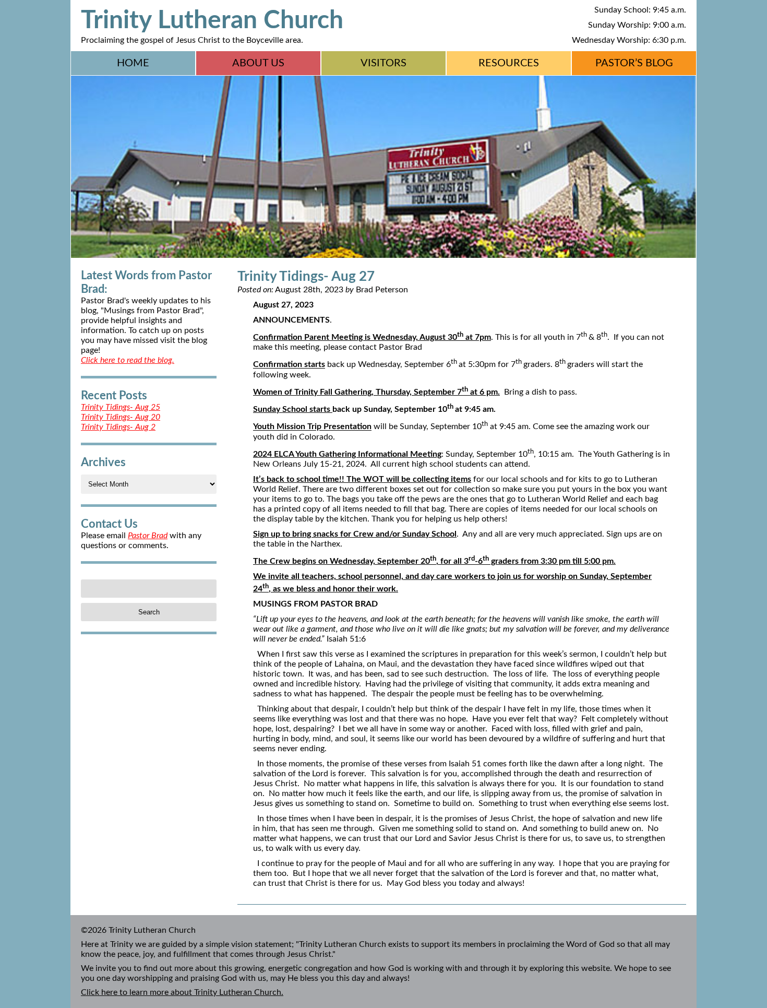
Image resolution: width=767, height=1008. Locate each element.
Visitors (383, 63)
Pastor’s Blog (634, 63)
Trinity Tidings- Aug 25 (120, 407)
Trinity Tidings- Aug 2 (118, 427)
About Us (258, 63)
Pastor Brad (147, 535)
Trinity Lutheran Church (212, 20)
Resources (508, 63)
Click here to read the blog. (127, 360)
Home (133, 63)
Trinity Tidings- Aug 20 (120, 417)
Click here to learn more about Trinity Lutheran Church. (182, 992)
